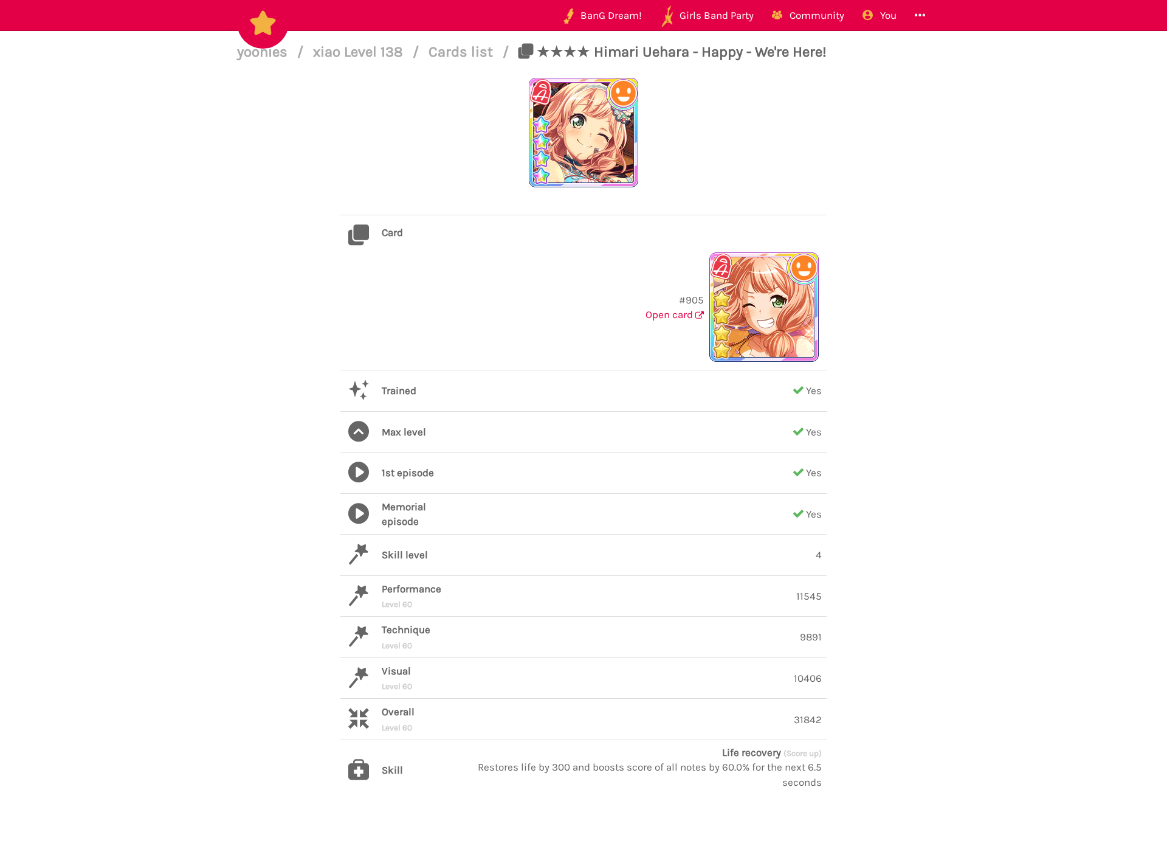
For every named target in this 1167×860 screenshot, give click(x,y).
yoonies (264, 51)
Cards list (463, 51)
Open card (670, 314)
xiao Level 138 (360, 51)
